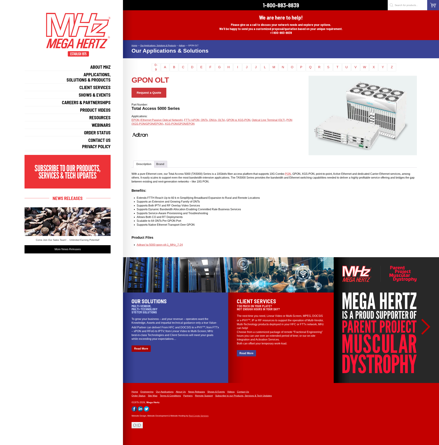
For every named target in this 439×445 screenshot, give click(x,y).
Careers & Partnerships (86, 102)
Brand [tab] (160, 164)
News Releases (196, 391)
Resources (100, 117)
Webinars (101, 125)
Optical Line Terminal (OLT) (268, 120)
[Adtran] (144, 140)
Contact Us (99, 140)
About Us (181, 391)
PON (288, 173)
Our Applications (165, 391)
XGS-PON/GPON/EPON (180, 123)
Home (135, 391)
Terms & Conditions (170, 395)
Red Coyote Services (199, 416)
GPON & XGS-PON (238, 120)
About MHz (100, 67)
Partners (188, 395)
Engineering (146, 391)
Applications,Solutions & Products (89, 77)
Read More (141, 348)
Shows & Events (95, 94)
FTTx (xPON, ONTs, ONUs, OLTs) (204, 120)
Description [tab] (143, 164)
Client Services (95, 87)
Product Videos (95, 110)
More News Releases (68, 249)
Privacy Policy (96, 146)
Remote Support (204, 395)
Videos (231, 391)
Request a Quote (149, 92)
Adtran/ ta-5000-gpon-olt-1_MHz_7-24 (160, 244)
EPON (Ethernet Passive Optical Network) (157, 120)
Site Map (152, 395)
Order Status (97, 132)
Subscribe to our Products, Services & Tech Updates (243, 395)
